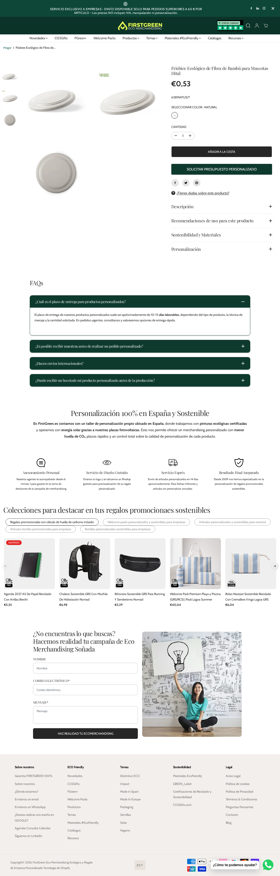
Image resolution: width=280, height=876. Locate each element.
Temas (151, 38)
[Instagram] (264, 8)
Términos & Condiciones (241, 799)
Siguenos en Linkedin (28, 836)
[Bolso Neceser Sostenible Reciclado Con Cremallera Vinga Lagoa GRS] (250, 563)
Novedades (38, 38)
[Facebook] (251, 8)
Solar (123, 823)
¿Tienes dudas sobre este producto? (203, 193)
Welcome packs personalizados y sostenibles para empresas (146, 522)
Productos (130, 38)
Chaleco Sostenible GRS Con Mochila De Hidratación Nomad (83, 596)
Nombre (39, 659)
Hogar (7, 48)
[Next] (274, 566)
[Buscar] (248, 26)
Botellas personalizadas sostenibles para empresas (118, 529)
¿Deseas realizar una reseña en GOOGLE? (34, 817)
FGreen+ (80, 38)
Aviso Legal (233, 776)
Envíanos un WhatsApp (30, 807)
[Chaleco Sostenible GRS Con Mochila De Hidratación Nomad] (84, 563)
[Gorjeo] (186, 183)
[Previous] (5, 566)
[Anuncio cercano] (273, 8)
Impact (124, 784)
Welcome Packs (104, 38)
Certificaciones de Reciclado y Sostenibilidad (192, 794)
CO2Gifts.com (182, 805)
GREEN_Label (182, 784)
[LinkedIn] (257, 8)
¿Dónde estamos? (26, 792)
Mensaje (40, 702)
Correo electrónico (51, 681)
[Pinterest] (196, 183)
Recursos (235, 38)
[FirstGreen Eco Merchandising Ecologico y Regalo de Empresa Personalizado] (140, 25)
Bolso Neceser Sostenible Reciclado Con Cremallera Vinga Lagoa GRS (248, 596)
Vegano (125, 830)
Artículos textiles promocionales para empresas (40, 529)
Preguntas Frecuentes (239, 807)
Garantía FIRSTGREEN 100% (33, 776)
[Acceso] (257, 26)
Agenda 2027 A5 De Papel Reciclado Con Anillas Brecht (27, 596)
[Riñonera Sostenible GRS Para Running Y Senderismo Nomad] (140, 563)
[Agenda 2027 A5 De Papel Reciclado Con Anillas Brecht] (29, 563)
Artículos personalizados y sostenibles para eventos (232, 522)
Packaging (126, 807)
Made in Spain (129, 792)
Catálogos (214, 38)
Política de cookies (238, 784)
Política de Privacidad (239, 792)
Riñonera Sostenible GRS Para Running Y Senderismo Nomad (140, 596)
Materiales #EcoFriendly (182, 38)
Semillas (125, 815)
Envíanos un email (27, 799)
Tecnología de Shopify (56, 868)
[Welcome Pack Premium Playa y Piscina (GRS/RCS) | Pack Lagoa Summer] (195, 563)
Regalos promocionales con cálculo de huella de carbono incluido (52, 522)
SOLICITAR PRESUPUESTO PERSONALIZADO (222, 169)
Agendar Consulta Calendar (32, 828)
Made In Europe (130, 799)
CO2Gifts (61, 38)
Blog (228, 823)
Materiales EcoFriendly (187, 776)
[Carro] (266, 26)
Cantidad (178, 127)
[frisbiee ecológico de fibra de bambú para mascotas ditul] (56, 101)
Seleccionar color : (194, 107)
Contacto (232, 815)
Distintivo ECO (130, 776)
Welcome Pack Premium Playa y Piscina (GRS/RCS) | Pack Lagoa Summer (195, 596)
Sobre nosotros (25, 784)
